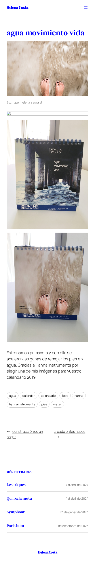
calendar (28, 395)
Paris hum (15, 525)
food (65, 395)
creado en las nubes (69, 431)
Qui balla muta (19, 498)
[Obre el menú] (85, 7)
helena (25, 102)
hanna (78, 395)
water (57, 404)
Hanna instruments (53, 365)
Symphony (16, 512)
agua (12, 395)
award (37, 102)
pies (44, 404)
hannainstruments (22, 404)
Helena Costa (17, 7)
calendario (48, 395)
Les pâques (16, 484)
